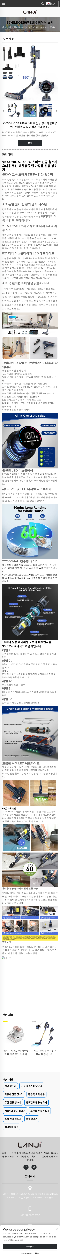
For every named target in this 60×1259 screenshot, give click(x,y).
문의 (30, 142)
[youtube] (34, 1167)
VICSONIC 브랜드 (38, 27)
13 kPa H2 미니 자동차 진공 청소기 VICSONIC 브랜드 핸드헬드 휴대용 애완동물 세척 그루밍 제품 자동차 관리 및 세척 (44, 1058)
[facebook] (26, 1167)
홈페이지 (6, 27)
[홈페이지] (30, 11)
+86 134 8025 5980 (30, 1215)
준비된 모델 (19, 27)
